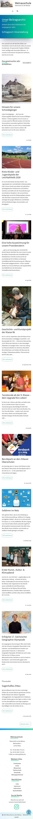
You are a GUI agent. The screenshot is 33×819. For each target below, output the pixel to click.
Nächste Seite (25, 724)
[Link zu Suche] (17, 11)
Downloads (17, 772)
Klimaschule (17, 768)
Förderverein (17, 763)
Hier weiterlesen (7, 135)
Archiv (17, 766)
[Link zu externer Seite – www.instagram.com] (16, 808)
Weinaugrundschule (17, 775)
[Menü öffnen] (13, 11)
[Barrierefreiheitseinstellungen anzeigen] (28, 812)
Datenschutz (17, 788)
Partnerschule (17, 770)
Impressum (17, 786)
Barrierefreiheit (17, 791)
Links (17, 784)
